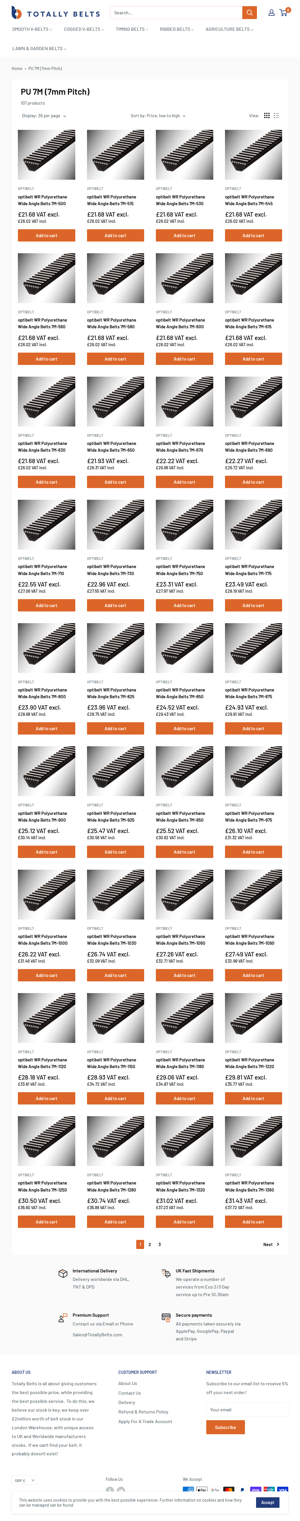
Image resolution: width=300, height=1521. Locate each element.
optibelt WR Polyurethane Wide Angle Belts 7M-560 (42, 323)
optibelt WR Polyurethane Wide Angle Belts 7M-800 (42, 693)
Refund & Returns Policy (143, 1411)
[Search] (249, 12)
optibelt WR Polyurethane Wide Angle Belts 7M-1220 (249, 1063)
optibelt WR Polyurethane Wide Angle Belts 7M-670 (180, 447)
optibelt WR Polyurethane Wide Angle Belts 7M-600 (180, 323)
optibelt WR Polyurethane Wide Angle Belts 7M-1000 (43, 940)
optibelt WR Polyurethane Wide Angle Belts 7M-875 (249, 693)
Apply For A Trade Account (145, 1421)
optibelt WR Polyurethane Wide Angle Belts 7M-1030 (112, 940)
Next (268, 1244)
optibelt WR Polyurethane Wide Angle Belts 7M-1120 (42, 1063)
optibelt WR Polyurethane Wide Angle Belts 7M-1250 (42, 1186)
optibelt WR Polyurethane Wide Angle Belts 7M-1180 (180, 1063)
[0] (283, 12)
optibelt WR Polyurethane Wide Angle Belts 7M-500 (42, 200)
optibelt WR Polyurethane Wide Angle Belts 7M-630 (42, 447)
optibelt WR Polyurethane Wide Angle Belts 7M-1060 (180, 940)
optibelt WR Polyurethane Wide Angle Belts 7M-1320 (180, 1186)
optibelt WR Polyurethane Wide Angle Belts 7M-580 (111, 323)
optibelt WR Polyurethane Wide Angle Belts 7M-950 (180, 816)
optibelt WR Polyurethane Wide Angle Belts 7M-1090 (250, 940)
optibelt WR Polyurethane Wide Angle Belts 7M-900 (42, 816)
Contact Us (129, 1393)
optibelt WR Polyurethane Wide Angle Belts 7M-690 (249, 447)
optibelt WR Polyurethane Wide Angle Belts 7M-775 (249, 570)
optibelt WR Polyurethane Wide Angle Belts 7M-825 (111, 693)
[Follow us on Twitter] (121, 1491)
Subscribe (225, 1427)
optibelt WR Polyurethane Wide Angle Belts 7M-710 (42, 570)
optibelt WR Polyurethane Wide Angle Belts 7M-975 (249, 816)
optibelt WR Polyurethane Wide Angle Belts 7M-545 (249, 200)
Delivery (126, 1402)
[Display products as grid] (267, 115)
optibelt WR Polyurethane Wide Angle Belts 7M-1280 (111, 1186)
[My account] (272, 12)
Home (17, 68)
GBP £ (20, 1480)
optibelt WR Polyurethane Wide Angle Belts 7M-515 (111, 200)
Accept (267, 1502)
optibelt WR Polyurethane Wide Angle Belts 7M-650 (111, 447)
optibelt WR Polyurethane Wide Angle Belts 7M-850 (180, 693)
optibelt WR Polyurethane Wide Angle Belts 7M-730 (111, 570)
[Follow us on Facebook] (110, 1491)
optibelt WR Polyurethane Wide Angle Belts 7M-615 (249, 323)
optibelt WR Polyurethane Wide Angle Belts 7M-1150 (111, 1063)
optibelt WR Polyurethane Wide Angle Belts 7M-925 (111, 816)
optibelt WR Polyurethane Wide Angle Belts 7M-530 (180, 200)
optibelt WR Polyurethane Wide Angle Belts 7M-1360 (249, 1186)
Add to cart (46, 235)
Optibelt (26, 188)
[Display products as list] (276, 115)
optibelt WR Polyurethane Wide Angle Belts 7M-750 (180, 570)
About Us (127, 1383)
